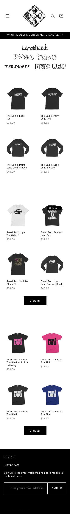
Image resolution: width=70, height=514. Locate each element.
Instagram (11, 465)
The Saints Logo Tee (16, 117)
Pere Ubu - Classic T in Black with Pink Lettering (17, 362)
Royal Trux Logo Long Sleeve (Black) (52, 283)
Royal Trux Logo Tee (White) (16, 234)
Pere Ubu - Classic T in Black (17, 413)
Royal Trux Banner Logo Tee (51, 234)
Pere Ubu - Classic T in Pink (51, 361)
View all (35, 300)
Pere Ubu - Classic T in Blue (51, 413)
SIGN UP (57, 488)
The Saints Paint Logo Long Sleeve (17, 166)
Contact (10, 457)
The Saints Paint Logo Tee (50, 117)
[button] (7, 16)
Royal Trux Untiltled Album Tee (18, 283)
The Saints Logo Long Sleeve (50, 166)
